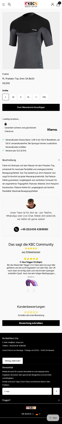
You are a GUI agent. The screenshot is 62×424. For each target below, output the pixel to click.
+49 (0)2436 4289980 (34, 229)
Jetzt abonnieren (56, 391)
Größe (5, 90)
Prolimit (5, 74)
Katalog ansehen (4, 4)
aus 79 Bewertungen (31, 252)
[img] (31, 248)
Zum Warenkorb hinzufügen (31, 107)
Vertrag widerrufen (12, 361)
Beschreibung (9, 160)
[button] (29, 290)
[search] (9, 4)
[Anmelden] (52, 4)
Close (31, 400)
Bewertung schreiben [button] (31, 323)
